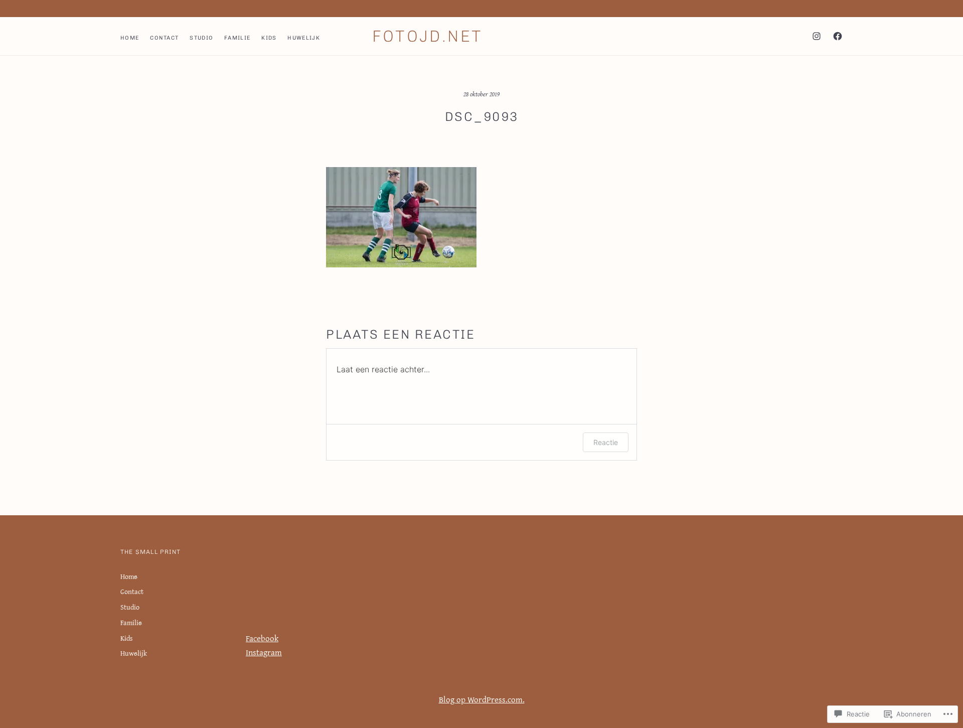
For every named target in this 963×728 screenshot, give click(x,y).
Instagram (264, 652)
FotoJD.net (427, 36)
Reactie (605, 442)
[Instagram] (817, 36)
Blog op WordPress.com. (482, 699)
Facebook (262, 638)
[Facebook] (838, 36)
